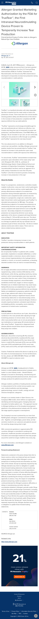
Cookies (25, 614)
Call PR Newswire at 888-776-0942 (20, 605)
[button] (19, 43)
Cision (22, 616)
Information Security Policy (28, 611)
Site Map (14, 614)
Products (19, 596)
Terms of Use (5, 611)
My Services (18, 600)
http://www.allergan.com (9, 542)
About (19, 598)
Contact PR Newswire (19, 594)
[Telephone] (32, 2)
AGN (7, 67)
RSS (20, 614)
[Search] (36, 2)
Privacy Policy (15, 611)
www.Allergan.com (7, 445)
